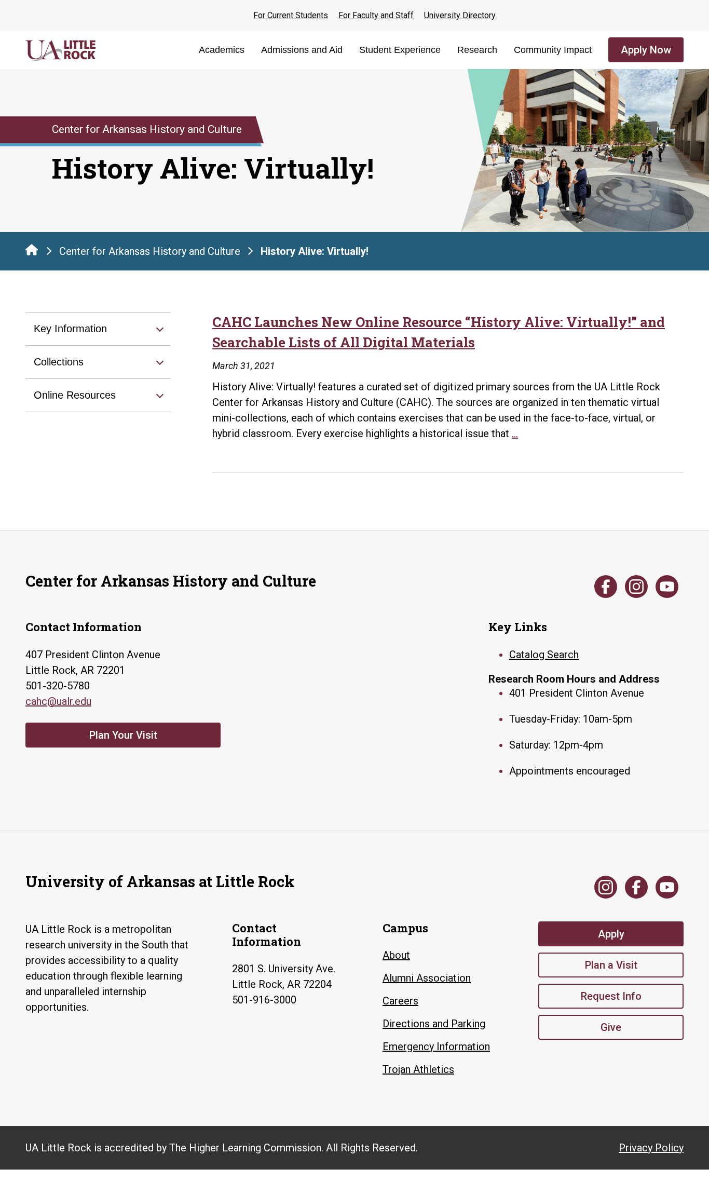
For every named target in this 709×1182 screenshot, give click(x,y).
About (396, 955)
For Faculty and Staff (376, 15)
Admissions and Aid (302, 50)
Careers (400, 1001)
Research (477, 50)
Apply (611, 934)
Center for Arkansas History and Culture (149, 251)
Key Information (70, 328)
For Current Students (290, 15)
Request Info (611, 996)
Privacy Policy (651, 1148)
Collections (59, 362)
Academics (221, 50)
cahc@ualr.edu (58, 701)
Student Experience (400, 50)
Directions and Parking (434, 1023)
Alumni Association (427, 978)
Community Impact (553, 50)
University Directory (460, 15)
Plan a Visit (611, 965)
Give (611, 1027)
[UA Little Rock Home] (31, 249)
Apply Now (646, 50)
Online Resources (75, 395)
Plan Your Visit (123, 735)
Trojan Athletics (418, 1069)
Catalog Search (544, 654)
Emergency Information (436, 1046)
